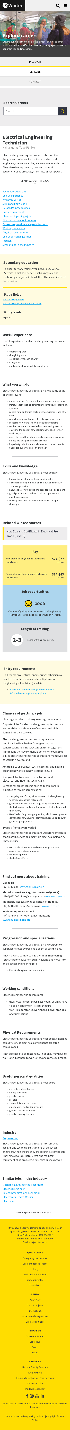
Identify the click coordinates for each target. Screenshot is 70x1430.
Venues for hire (35, 1383)
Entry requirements (14, 212)
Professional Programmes (35, 1316)
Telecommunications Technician (21, 1193)
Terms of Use (13, 1416)
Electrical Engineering (14, 299)
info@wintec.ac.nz (38, 1242)
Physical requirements (16, 232)
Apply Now (35, 1300)
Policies (41, 1416)
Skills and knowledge (15, 203)
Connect (35, 81)
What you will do (12, 199)
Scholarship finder (35, 1321)
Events (35, 1347)
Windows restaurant (35, 1388)
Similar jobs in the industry (18, 244)
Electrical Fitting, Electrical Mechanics (22, 303)
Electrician (9, 1201)
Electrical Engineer (14, 1188)
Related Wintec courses (16, 208)
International (35, 1310)
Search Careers (15, 102)
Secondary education (15, 191)
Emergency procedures (35, 1258)
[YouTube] (37, 1396)
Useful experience (13, 195)
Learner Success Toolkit (35, 1263)
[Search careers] (62, 111)
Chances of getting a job (17, 216)
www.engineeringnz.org (17, 919)
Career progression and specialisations (25, 224)
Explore (35, 71)
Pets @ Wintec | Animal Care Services (35, 1378)
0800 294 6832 (46, 1235)
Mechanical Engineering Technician (23, 1184)
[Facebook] (27, 1396)
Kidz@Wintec (35, 1372)
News (35, 1352)
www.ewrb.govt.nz (55, 896)
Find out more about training (19, 220)
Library (35, 1269)
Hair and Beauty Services (35, 1367)
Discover (35, 61)
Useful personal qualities (17, 236)
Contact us (35, 1341)
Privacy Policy (28, 1416)
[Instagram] (32, 1396)
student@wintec (35, 1280)
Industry (7, 240)
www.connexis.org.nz (32, 886)
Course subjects (35, 1305)
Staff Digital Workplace (35, 1274)
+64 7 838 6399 (45, 1238)
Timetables (35, 1285)
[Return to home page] (13, 5)
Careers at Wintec (35, 1336)
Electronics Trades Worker (18, 1197)
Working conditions (14, 228)
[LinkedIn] (42, 1396)
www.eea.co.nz (50, 906)
